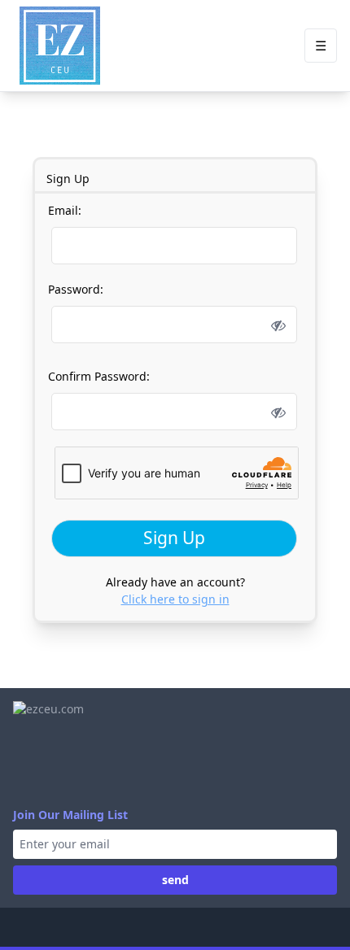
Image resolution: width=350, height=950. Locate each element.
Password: (75, 289)
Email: (64, 210)
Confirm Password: (99, 376)
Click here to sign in (175, 599)
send (175, 879)
